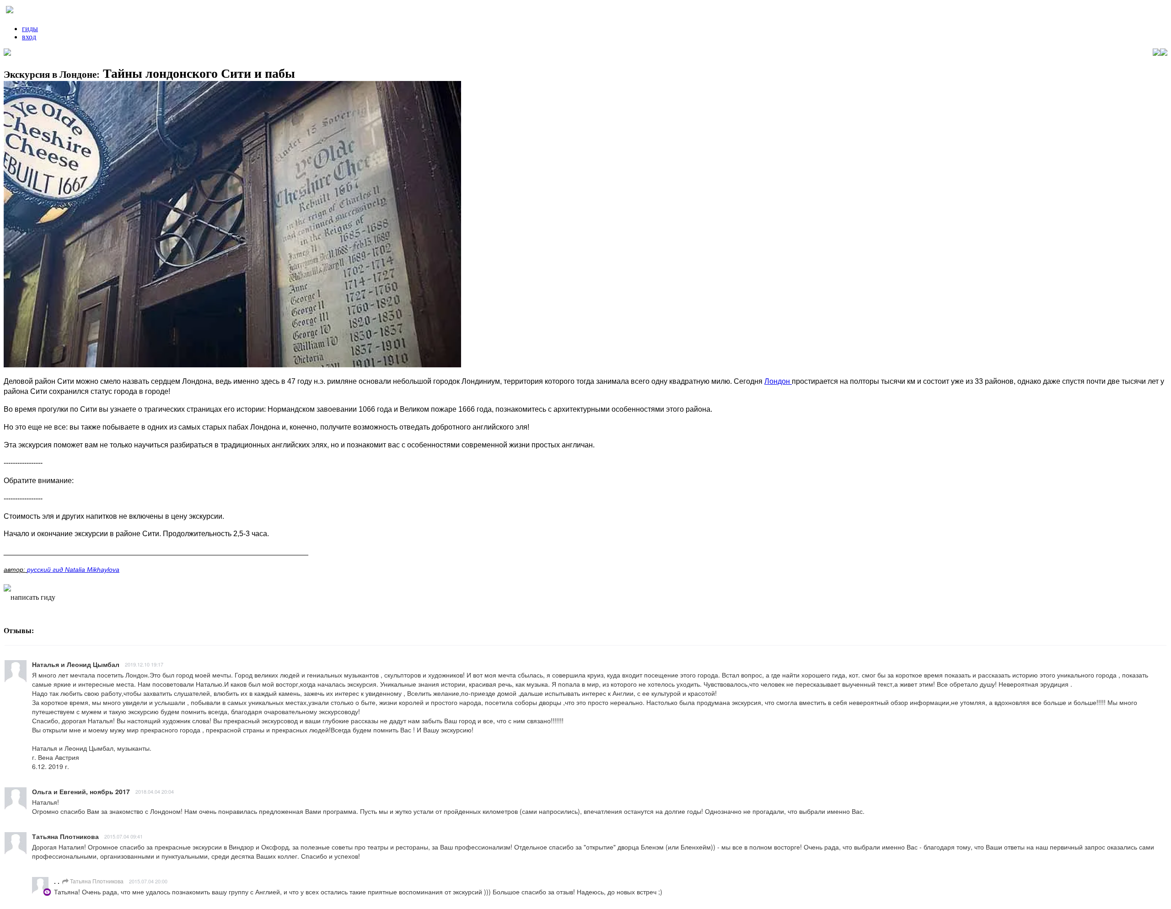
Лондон (778, 381)
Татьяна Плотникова (96, 881)
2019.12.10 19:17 (144, 664)
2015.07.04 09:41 (123, 836)
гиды (30, 28)
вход (29, 37)
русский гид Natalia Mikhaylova (73, 569)
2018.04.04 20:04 (154, 791)
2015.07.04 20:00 (148, 881)
